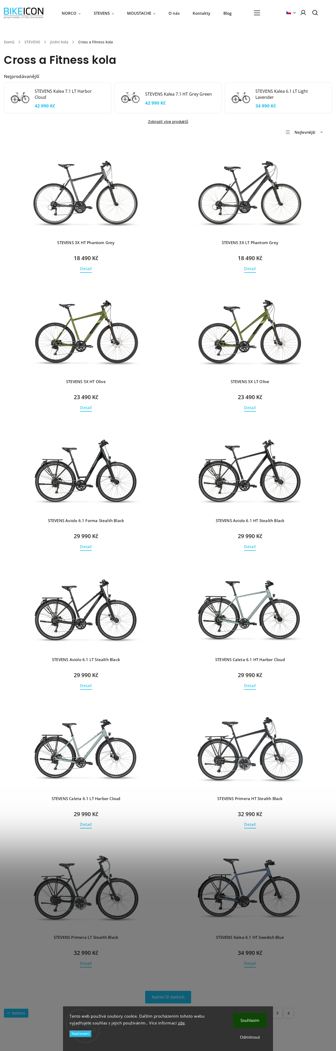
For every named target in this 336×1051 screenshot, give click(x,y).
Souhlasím (249, 1020)
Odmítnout (250, 1037)
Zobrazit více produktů (168, 121)
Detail (86, 268)
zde (181, 1023)
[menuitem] (74, 13)
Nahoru (18, 1013)
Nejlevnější (305, 132)
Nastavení (81, 1033)
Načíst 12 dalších (168, 997)
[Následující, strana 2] (277, 1013)
